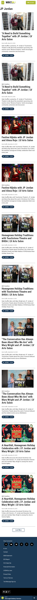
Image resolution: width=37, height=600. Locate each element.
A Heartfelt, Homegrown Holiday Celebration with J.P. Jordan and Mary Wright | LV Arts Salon (18, 448)
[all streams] (34, 598)
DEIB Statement (7, 555)
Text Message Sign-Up (9, 581)
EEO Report (6, 559)
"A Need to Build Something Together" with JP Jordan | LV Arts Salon (17, 36)
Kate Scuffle (4, 43)
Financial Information (9, 566)
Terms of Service (8, 578)
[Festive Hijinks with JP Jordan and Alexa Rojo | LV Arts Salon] (18, 125)
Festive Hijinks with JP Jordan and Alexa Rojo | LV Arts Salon (17, 139)
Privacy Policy (7, 574)
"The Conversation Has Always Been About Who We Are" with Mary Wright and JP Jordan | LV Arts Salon (18, 344)
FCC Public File (7, 563)
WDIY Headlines (6, 84)
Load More (18, 530)
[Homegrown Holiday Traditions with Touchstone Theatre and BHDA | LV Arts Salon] (18, 223)
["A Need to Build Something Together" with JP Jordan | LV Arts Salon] (18, 21)
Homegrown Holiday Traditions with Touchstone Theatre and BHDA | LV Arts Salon (17, 238)
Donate (31, 2)
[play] (3, 598)
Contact (5, 552)
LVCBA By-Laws (7, 570)
